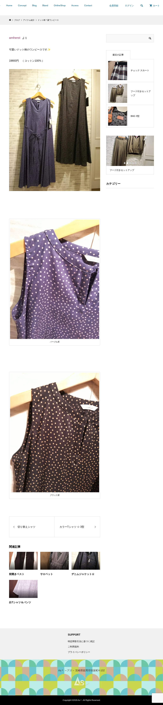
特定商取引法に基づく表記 (81, 641)
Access (74, 5)
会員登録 (113, 5)
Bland (45, 5)
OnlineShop (60, 5)
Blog (34, 5)
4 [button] (132, 163)
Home (9, 5)
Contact (88, 5)
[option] (130, 155)
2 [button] (127, 163)
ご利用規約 (73, 646)
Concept (22, 5)
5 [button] (135, 163)
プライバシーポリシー (79, 652)
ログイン (129, 5)
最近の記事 (118, 54)
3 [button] (130, 163)
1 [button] (124, 163)
